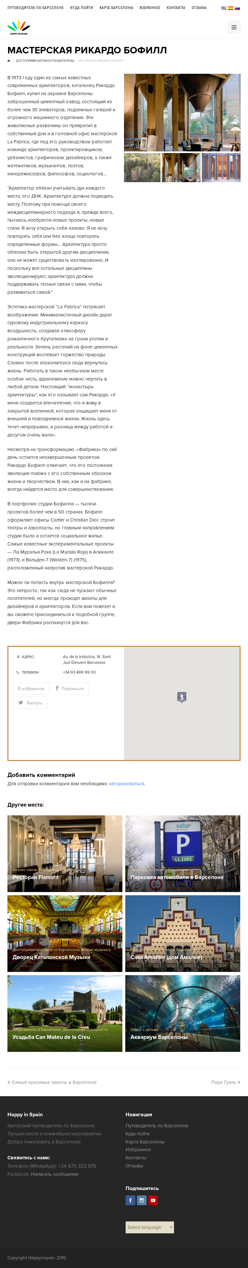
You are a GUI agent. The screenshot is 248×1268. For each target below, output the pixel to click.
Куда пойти (138, 1134)
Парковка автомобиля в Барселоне (177, 878)
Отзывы (134, 1166)
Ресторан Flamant (36, 878)
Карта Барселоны (145, 1142)
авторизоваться (126, 784)
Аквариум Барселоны (159, 1037)
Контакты (136, 1158)
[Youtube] (153, 1200)
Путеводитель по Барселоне (157, 1126)
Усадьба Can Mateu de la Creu (51, 1037)
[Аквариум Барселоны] (182, 1013)
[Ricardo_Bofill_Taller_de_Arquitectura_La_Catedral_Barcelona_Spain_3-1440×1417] (182, 113)
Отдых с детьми (144, 1029)
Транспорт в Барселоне (166, 869)
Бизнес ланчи (25, 869)
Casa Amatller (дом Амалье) (166, 957)
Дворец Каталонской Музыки (51, 957)
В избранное (31, 688)
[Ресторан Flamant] (64, 853)
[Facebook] (130, 1200)
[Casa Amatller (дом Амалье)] (182, 933)
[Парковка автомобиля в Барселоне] (182, 853)
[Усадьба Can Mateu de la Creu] (64, 1013)
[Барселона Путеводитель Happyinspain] (18, 27)
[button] (182, 697)
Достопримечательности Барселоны (46, 949)
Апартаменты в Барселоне (37, 1029)
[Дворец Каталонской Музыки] (64, 933)
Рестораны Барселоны (59, 869)
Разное (136, 869)
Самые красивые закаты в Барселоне (54, 1082)
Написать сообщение (54, 1174)
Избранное (138, 1149)
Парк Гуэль (223, 1082)
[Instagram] (142, 1200)
